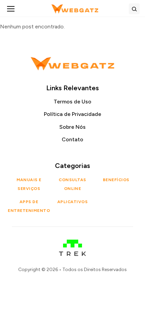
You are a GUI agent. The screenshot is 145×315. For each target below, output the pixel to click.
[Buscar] (134, 8)
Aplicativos (72, 201)
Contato (72, 139)
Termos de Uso (72, 101)
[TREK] (72, 244)
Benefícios (116, 179)
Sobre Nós (72, 127)
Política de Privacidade (72, 114)
